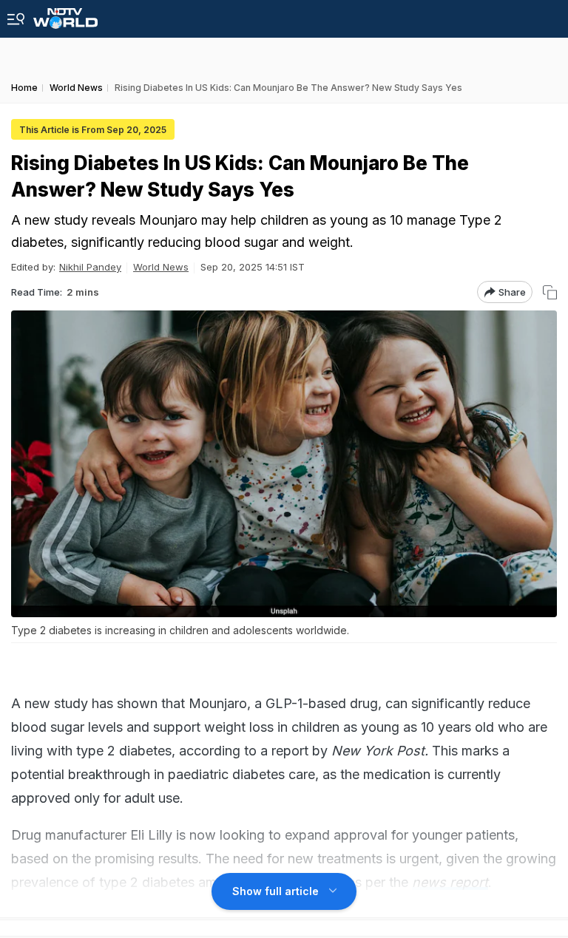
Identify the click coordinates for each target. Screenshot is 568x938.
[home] (65, 14)
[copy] (550, 292)
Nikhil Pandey (90, 267)
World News (161, 267)
